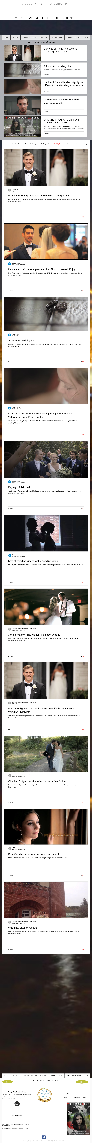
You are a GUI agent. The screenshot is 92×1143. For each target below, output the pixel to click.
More (77, 144)
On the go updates (46, 144)
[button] (86, 144)
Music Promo (68, 144)
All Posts (6, 144)
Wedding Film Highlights (31, 144)
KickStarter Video (16, 144)
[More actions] (84, 190)
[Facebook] (44, 1137)
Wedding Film (57, 144)
